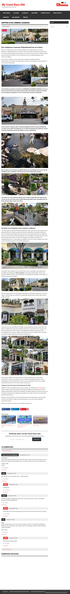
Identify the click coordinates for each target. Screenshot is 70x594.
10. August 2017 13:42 (13, 508)
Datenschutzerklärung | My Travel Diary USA (19, 591)
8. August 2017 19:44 (13, 538)
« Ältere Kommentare (7, 450)
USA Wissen (6, 17)
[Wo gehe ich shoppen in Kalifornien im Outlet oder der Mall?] (8, 419)
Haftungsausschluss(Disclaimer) (38, 591)
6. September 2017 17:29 (25, 454)
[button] (16, 76)
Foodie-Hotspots (57, 13)
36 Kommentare (5, 26)
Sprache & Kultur (45, 13)
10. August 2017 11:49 (11, 473)
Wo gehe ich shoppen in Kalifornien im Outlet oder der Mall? (7, 426)
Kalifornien (35, 13)
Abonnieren (37, 439)
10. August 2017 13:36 (13, 484)
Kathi (3, 473)
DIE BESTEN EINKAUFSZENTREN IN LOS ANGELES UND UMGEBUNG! (24, 426)
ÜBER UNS (25, 17)
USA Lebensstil (16, 17)
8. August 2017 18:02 (10, 519)
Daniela (4, 495)
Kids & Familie (6, 13)
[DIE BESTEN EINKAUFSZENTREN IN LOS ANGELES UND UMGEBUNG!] (24, 419)
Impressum (5, 591)
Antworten (4, 469)
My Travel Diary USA (13, 5)
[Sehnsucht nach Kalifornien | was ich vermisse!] (40, 419)
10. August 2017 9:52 (12, 495)
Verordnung (40, 387)
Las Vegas (16, 13)
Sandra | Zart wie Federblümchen (10, 455)
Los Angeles (25, 13)
